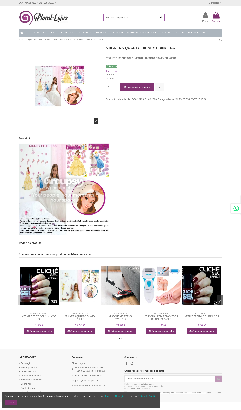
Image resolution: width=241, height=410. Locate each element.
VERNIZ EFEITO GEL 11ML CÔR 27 (202, 317)
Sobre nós (26, 383)
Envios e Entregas (30, 371)
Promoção (26, 363)
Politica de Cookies (147, 396)
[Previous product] (220, 40)
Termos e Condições (31, 379)
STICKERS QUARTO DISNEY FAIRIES (79, 317)
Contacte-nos (28, 388)
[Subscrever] (218, 379)
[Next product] (221, 40)
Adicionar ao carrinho (139, 87)
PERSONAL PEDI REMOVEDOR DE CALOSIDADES (161, 317)
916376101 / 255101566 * (88, 375)
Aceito (11, 402)
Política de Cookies (31, 375)
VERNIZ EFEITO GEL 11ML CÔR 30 (39, 317)
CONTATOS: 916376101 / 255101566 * (37, 3)
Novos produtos (29, 367)
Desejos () (216, 3)
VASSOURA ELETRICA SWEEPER (120, 317)
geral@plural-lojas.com (87, 380)
